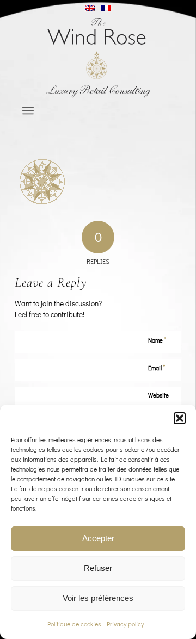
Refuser (98, 568)
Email (157, 367)
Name (157, 339)
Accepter (98, 538)
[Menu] (28, 110)
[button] (179, 418)
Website (158, 395)
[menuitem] (28, 110)
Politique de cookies (74, 623)
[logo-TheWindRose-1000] (98, 58)
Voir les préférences (98, 598)
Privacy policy (125, 623)
